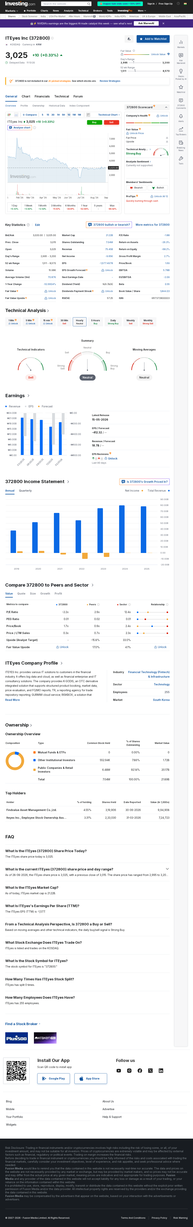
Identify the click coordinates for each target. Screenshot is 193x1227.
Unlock (64, 647)
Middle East (165, 16)
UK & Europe (148, 16)
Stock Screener (30, 16)
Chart (26, 96)
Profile (24, 105)
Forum (78, 96)
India (43, 16)
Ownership (38, 105)
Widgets (11, 1124)
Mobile (10, 1109)
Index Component (80, 105)
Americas (134, 16)
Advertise (108, 1109)
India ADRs (120, 16)
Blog (9, 1101)
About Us (108, 1101)
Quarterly (25, 490)
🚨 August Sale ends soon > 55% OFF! (120, 3)
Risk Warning (180, 1217)
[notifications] (178, 3)
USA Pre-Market (57, 16)
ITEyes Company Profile (31, 663)
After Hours (74, 16)
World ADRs (105, 16)
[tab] (13, 321)
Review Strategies (110, 81)
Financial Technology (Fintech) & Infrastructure (149, 674)
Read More (12, 699)
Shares (12, 16)
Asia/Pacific (180, 16)
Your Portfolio (14, 1116)
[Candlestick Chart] (9, 115)
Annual (10, 490)
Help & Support (112, 1116)
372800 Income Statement (34, 481)
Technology (162, 684)
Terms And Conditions (133, 1217)
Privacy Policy (159, 1217)
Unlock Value (158, 54)
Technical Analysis (25, 310)
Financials (42, 96)
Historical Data (57, 105)
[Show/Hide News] (88, 115)
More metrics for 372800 (153, 224)
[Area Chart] (16, 115)
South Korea (161, 699)
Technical (61, 96)
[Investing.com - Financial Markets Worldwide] (20, 3)
